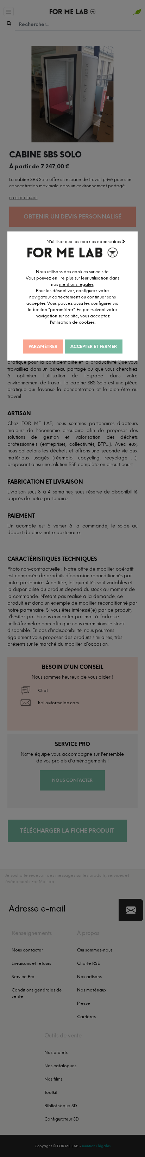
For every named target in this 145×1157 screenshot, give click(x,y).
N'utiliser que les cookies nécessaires (84, 241)
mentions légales (76, 284)
